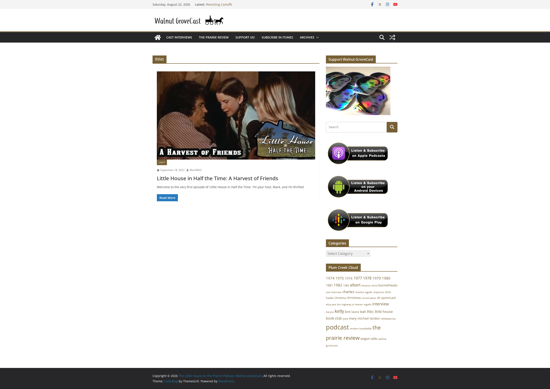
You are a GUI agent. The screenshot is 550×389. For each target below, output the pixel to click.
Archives (307, 37)
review (354, 328)
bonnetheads (387, 285)
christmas (354, 298)
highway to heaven (352, 304)
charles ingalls (363, 292)
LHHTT (162, 162)
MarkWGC (196, 170)
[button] (316, 37)
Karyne (330, 312)
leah (363, 311)
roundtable (365, 328)
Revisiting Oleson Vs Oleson (226, 4)
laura (355, 312)
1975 (339, 278)
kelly (339, 311)
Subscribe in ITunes (277, 37)
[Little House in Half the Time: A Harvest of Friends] (236, 115)
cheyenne (378, 292)
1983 (346, 285)
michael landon (369, 318)
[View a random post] (392, 37)
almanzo (366, 285)
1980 (386, 278)
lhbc (370, 311)
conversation (369, 298)
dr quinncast (386, 298)
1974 (330, 278)
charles (348, 291)
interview (380, 303)
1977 (357, 278)
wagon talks (369, 339)
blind (374, 285)
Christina (340, 298)
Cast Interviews (179, 37)
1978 (367, 278)
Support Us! (245, 37)
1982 (338, 285)
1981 (329, 285)
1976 (349, 278)
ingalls (367, 304)
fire (339, 304)
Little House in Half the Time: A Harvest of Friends (217, 178)
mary (353, 318)
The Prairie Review (214, 37)
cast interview (333, 292)
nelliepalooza (388, 318)
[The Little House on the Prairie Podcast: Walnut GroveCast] (158, 37)
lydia (345, 318)
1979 (376, 278)
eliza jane (331, 304)
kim (348, 311)
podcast (337, 327)
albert (355, 285)
